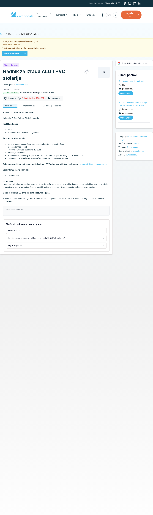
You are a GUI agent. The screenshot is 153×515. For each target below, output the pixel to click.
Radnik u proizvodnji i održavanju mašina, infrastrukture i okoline (132, 104)
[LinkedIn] (139, 3)
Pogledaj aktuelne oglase (15, 53)
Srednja (136, 143)
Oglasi (2, 34)
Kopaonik (12, 98)
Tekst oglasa (10, 106)
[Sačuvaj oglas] (86, 71)
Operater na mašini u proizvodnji (132, 81)
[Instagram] (129, 3)
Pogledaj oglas (125, 93)
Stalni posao (132, 147)
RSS (118, 3)
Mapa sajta (109, 3)
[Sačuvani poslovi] (108, 15)
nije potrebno (138, 151)
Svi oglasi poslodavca (52, 106)
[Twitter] (134, 3)
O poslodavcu (29, 106)
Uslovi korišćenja (96, 3)
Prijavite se (130, 15)
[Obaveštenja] (115, 15)
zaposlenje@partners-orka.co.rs (93, 164)
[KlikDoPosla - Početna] (22, 15)
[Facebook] (124, 3)
